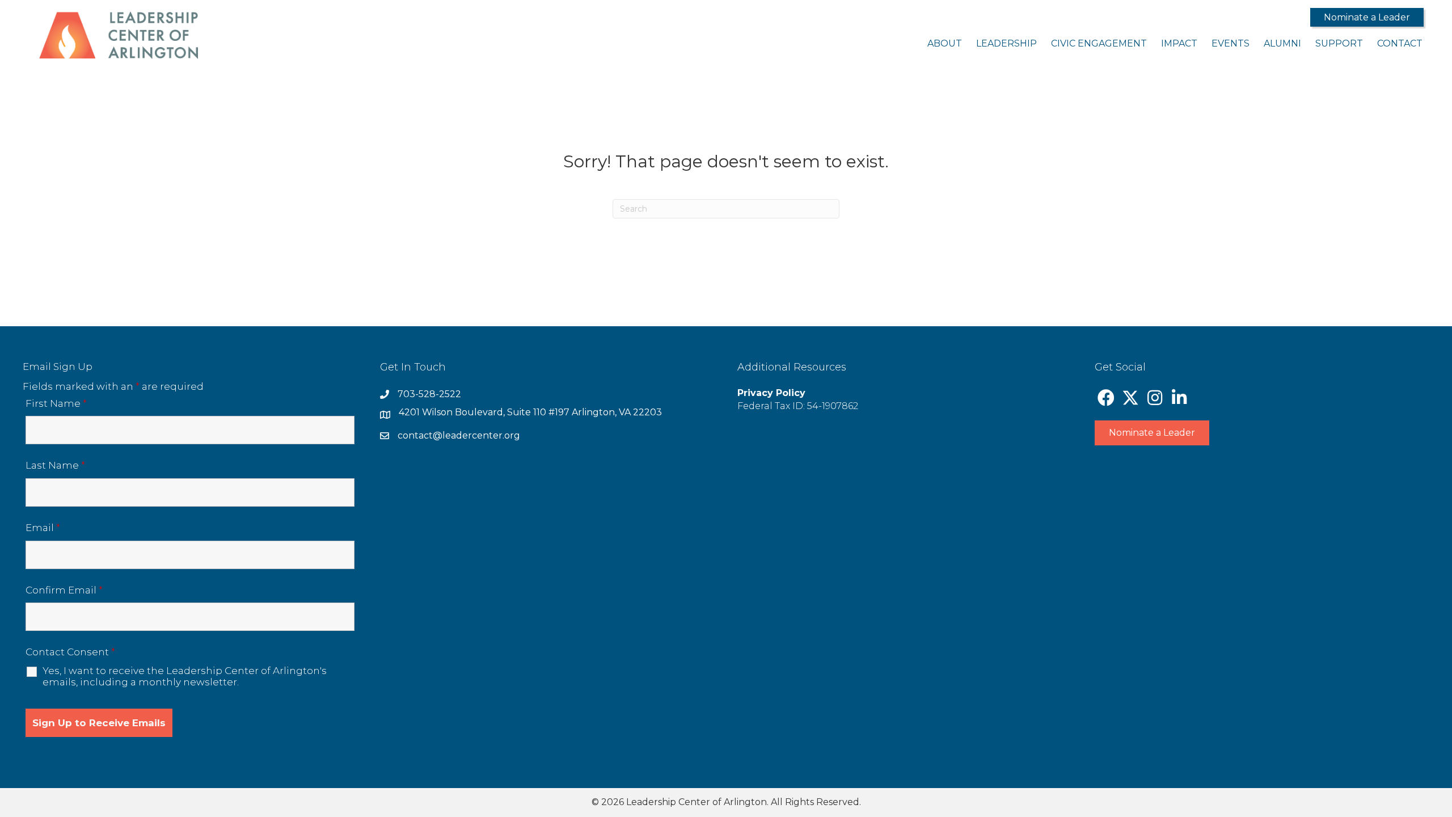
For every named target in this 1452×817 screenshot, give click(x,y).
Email (43, 527)
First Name (56, 403)
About (944, 43)
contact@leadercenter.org (459, 435)
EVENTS (1231, 43)
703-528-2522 (429, 394)
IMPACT (1179, 43)
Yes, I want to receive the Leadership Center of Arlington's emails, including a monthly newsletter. (185, 676)
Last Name (55, 465)
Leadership (1006, 43)
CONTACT (1400, 43)
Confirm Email (64, 590)
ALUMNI (1282, 43)
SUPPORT (1339, 43)
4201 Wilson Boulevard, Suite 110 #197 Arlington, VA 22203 (530, 412)
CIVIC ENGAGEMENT (1099, 43)
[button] (1367, 17)
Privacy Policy (771, 393)
